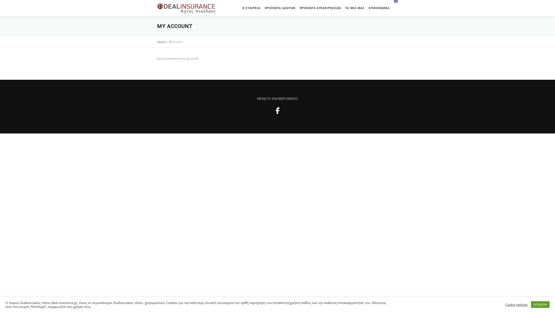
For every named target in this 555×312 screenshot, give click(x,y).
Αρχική (161, 42)
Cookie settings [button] (516, 305)
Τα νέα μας (354, 8)
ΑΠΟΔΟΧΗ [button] (540, 304)
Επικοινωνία (379, 8)
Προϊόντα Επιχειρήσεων (320, 8)
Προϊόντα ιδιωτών (280, 8)
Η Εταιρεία (251, 8)
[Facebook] (278, 110)
